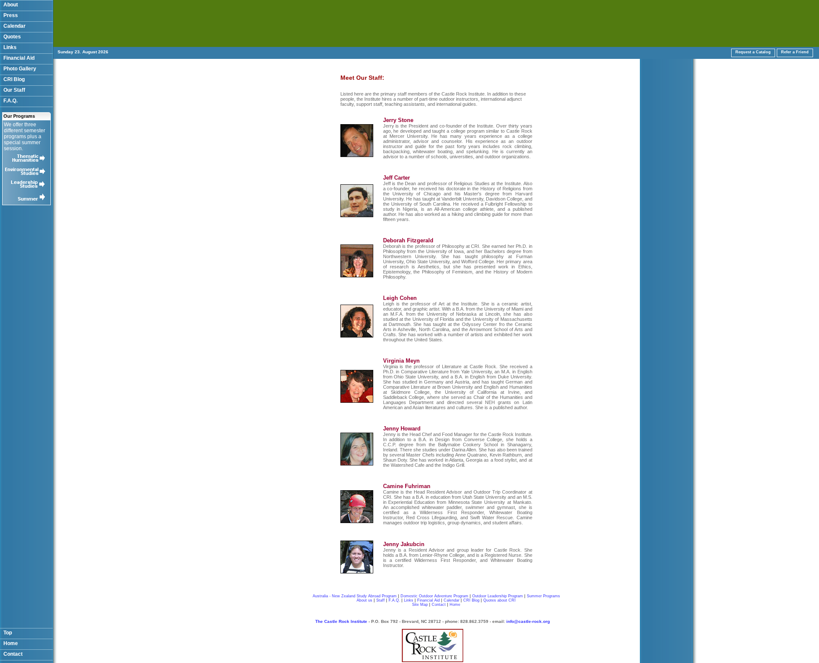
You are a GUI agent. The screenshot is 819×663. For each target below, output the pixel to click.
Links (10, 47)
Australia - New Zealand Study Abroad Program (355, 596)
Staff (380, 600)
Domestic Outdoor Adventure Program (434, 596)
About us (364, 600)
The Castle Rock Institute (341, 621)
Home (10, 643)
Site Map (420, 604)
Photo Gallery (19, 69)
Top (7, 633)
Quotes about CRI (499, 600)
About (10, 5)
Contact (13, 654)
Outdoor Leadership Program (497, 596)
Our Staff (14, 90)
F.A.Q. (10, 101)
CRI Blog (14, 79)
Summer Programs (543, 596)
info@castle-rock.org (528, 621)
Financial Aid (19, 58)
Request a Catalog (753, 52)
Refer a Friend (795, 52)
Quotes (12, 37)
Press (10, 15)
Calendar (14, 26)
